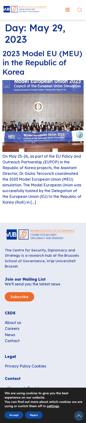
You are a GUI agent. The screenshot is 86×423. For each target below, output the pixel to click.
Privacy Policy (18, 366)
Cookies (39, 366)
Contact (12, 340)
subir (79, 416)
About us (13, 322)
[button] (67, 9)
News (10, 334)
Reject (34, 415)
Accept (13, 415)
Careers (12, 328)
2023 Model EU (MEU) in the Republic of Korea (42, 63)
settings (53, 406)
